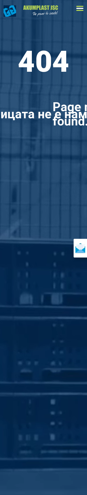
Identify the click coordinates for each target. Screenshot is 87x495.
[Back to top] (15, 484)
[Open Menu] (79, 8)
